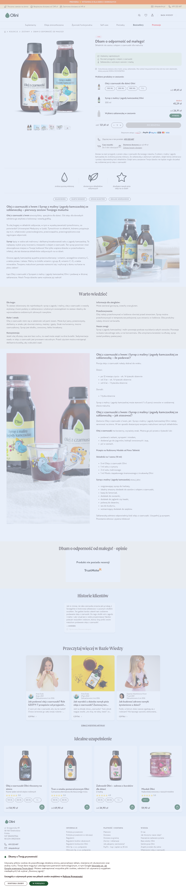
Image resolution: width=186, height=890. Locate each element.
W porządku (39, 883)
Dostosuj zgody (16, 883)
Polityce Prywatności (73, 877)
